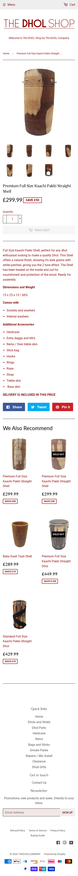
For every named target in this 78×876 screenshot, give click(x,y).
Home (6, 53)
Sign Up (67, 812)
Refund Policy (17, 830)
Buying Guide (38, 835)
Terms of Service (38, 830)
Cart (72, 4)
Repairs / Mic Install (39, 756)
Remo (39, 739)
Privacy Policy (57, 830)
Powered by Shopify (54, 854)
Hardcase (39, 733)
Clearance (39, 761)
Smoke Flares (39, 750)
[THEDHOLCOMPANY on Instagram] (65, 843)
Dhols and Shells (39, 722)
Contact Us (39, 782)
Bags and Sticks (39, 744)
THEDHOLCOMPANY (29, 854)
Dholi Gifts (39, 767)
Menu (11, 4)
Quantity (8, 211)
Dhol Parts (39, 728)
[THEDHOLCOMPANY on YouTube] (71, 843)
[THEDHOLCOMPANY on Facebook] (58, 843)
